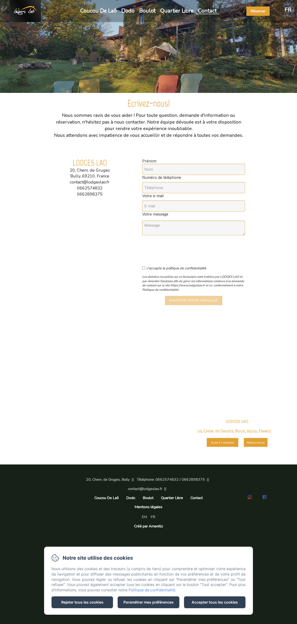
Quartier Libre (177, 10)
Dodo (128, 10)
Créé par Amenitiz (148, 526)
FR (153, 516)
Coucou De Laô (98, 10)
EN (144, 516)
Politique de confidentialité (152, 590)
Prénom (149, 161)
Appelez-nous (256, 442)
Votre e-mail (153, 195)
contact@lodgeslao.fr (145, 488)
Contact (207, 10)
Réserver (258, 11)
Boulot (147, 10)
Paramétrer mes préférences (148, 602)
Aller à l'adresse (222, 442)
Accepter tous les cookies (215, 602)
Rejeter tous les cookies (82, 602)
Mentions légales (148, 507)
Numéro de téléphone (161, 177)
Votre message (155, 214)
